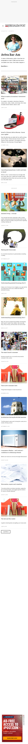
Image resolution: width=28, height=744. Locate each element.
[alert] (12, 728)
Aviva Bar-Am (11, 31)
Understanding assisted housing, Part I (13, 317)
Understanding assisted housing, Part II (13, 283)
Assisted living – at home (8, 213)
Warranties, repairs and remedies (11, 484)
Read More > (4, 66)
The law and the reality (8, 519)
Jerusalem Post (4, 31)
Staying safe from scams (8, 250)
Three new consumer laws (9, 385)
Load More (5, 531)
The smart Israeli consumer (9, 352)
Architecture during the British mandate (13, 417)
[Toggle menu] (3, 25)
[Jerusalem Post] (15, 25)
